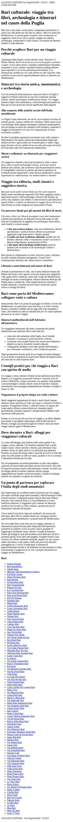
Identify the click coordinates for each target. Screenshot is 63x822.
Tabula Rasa (12, 569)
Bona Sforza (13, 784)
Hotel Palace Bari (15, 774)
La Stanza (11, 658)
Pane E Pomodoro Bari (17, 663)
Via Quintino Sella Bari (18, 705)
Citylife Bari (12, 792)
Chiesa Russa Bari (15, 708)
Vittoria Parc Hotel (15, 635)
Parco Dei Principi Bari (18, 593)
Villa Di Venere (14, 758)
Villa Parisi (12, 674)
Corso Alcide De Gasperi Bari (21, 687)
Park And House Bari (17, 595)
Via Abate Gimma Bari (17, 661)
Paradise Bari (13, 600)
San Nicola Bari (14, 632)
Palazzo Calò (13, 753)
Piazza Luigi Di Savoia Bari (20, 734)
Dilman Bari (12, 740)
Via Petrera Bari (14, 742)
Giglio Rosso (13, 611)
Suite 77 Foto (13, 813)
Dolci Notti (12, 795)
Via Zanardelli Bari (16, 750)
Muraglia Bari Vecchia (17, 650)
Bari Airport (12, 711)
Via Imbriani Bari (15, 747)
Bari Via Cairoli (14, 797)
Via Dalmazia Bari (15, 761)
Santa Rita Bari (14, 737)
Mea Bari (11, 808)
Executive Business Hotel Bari (21, 732)
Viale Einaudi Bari (15, 682)
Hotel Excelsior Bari (16, 629)
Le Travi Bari (13, 782)
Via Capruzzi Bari (15, 619)
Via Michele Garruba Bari (19, 669)
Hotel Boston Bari (15, 776)
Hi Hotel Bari (13, 642)
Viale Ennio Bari (15, 768)
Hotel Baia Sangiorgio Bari (19, 703)
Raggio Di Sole (14, 587)
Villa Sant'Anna (14, 766)
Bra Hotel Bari (14, 640)
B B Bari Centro (14, 574)
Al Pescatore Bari (15, 582)
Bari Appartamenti (15, 585)
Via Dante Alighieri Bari (18, 755)
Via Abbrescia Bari (16, 729)
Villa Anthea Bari (15, 621)
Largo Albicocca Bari (17, 645)
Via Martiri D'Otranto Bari (19, 787)
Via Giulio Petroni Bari (17, 648)
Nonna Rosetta (14, 564)
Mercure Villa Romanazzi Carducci (23, 572)
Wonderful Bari (14, 724)
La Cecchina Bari (15, 590)
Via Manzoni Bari (15, 692)
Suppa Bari (12, 745)
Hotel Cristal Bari (15, 713)
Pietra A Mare (13, 789)
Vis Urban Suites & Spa (18, 637)
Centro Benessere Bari (17, 606)
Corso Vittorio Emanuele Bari (21, 716)
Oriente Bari (12, 616)
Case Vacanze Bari (15, 627)
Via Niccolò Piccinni (16, 679)
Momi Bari (12, 603)
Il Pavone (11, 666)
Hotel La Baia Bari (16, 698)
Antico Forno (13, 726)
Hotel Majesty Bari (16, 614)
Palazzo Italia (13, 800)
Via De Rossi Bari (15, 719)
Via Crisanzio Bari (15, 763)
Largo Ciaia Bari (15, 656)
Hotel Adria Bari (14, 684)
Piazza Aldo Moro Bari (17, 721)
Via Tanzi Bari (14, 779)
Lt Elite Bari (12, 803)
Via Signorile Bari (15, 700)
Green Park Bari (14, 695)
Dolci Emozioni (14, 771)
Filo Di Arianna (14, 598)
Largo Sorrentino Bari (17, 608)
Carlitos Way (13, 624)
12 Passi (11, 805)
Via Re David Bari (15, 671)
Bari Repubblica (14, 566)
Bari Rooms (12, 579)
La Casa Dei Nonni (16, 677)
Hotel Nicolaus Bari (16, 577)
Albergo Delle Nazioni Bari (20, 653)
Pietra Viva (12, 690)
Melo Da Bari (13, 810)
